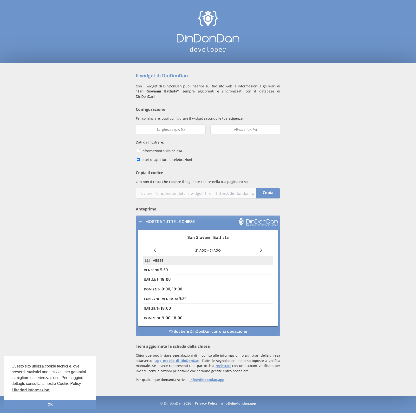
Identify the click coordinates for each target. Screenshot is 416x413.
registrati (223, 365)
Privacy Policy (206, 403)
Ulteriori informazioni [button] (31, 390)
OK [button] (50, 404)
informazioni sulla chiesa (161, 151)
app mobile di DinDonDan (177, 360)
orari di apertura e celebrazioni (166, 159)
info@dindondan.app (206, 379)
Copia (268, 192)
